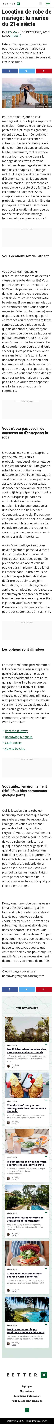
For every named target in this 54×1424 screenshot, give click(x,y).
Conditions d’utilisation (27, 1396)
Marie (14, 1067)
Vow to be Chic (15, 749)
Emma (13, 32)
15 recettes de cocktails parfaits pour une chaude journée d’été (26, 1163)
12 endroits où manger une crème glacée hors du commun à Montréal (26, 1108)
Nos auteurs (27, 1391)
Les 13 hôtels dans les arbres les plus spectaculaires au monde (26, 1051)
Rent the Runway (16, 731)
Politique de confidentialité (27, 1401)
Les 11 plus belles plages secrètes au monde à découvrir (25, 1331)
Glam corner (13, 743)
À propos (27, 1386)
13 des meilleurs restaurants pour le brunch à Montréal (24, 1275)
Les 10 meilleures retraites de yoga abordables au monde (25, 1219)
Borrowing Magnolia (19, 737)
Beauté (16, 36)
